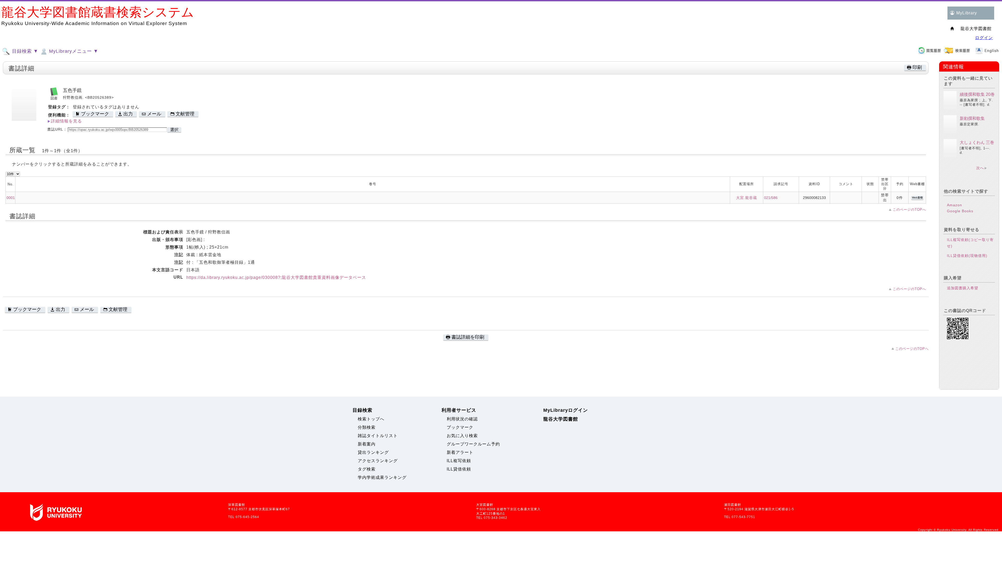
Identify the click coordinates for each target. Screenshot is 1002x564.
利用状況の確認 (462, 419)
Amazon (954, 205)
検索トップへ (371, 419)
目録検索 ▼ (24, 51)
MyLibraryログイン (565, 410)
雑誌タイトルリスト (378, 435)
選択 (174, 129)
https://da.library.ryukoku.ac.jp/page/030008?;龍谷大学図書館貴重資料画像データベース (276, 277)
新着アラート (460, 452)
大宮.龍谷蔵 (746, 198)
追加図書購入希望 (962, 288)
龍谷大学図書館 (560, 419)
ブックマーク (460, 427)
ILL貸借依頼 (459, 469)
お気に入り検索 (462, 435)
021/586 (771, 198)
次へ (980, 168)
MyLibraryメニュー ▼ (72, 51)
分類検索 (366, 427)
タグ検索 (366, 469)
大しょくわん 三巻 (977, 142)
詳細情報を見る (66, 121)
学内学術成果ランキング (382, 477)
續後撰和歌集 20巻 (977, 94)
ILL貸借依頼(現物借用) (967, 256)
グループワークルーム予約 (473, 444)
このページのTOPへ (909, 210)
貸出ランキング (373, 452)
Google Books (960, 211)
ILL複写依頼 (459, 461)
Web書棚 (917, 197)
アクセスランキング (378, 461)
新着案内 (366, 444)
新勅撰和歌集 (972, 118)
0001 (11, 198)
